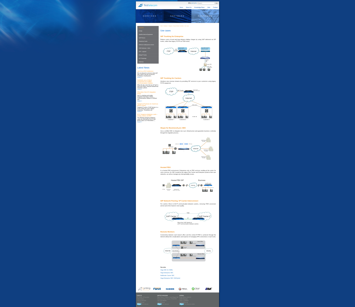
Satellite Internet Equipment (146, 34)
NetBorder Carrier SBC (167, 275)
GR (193, 3)
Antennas (141, 61)
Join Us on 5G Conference (145, 71)
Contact (215, 7)
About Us (189, 7)
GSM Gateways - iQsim (144, 48)
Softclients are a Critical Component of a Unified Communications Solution (145, 81)
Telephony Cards (143, 41)
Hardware (205, 16)
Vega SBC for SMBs (166, 270)
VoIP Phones (142, 38)
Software (177, 16)
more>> (139, 77)
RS (196, 3)
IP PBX (140, 31)
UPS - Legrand (142, 51)
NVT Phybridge (142, 58)
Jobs (208, 7)
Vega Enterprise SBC (166, 272)
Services (150, 16)
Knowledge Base (199, 7)
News (181, 7)
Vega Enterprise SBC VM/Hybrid (170, 278)
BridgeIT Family (143, 55)
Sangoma (141, 27)
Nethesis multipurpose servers (146, 44)
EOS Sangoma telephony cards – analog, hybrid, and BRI (147, 115)
